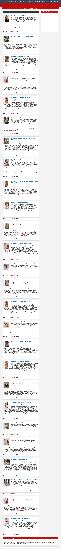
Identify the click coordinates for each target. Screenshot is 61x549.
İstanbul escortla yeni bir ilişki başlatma (19, 202)
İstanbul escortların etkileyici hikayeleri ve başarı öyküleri (23, 117)
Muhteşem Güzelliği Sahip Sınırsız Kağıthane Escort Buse (23, 422)
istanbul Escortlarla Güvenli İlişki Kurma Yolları (21, 15)
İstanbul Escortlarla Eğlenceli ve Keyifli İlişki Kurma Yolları (23, 439)
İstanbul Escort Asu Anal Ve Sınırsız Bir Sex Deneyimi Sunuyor (24, 263)
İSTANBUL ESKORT (13, 11)
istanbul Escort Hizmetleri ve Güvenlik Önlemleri (21, 243)
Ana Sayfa (6, 11)
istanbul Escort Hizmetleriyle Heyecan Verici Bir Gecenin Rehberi (23, 160)
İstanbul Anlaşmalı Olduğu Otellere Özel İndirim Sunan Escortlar (23, 139)
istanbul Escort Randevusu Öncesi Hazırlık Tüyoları (22, 36)
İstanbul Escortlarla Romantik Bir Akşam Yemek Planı (22, 382)
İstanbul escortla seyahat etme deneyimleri (20, 518)
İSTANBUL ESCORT (10, 1)
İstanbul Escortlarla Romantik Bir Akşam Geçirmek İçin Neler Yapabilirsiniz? (24, 182)
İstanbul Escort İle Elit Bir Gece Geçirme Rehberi (21, 223)
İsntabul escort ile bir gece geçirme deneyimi (21, 402)
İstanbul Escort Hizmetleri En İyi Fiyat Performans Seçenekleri (22, 280)
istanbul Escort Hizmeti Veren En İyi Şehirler (20, 97)
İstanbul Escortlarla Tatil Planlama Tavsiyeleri (21, 77)
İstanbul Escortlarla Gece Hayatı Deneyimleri (21, 361)
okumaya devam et (18, 28)
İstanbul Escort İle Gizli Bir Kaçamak (19, 459)
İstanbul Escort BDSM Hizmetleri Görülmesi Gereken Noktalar (24, 479)
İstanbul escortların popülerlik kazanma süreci (21, 341)
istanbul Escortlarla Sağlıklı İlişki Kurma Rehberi (21, 301)
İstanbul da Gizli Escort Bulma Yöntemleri (20, 56)
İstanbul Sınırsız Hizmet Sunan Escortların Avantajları (22, 321)
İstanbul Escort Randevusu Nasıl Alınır (19, 498)
